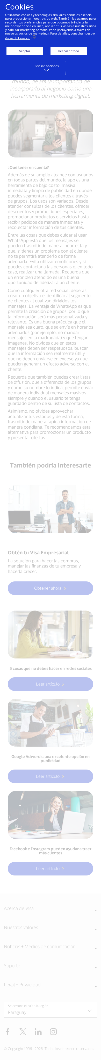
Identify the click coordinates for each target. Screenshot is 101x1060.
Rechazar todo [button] (68, 51)
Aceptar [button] (24, 51)
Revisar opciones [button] (46, 66)
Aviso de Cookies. (17, 38)
